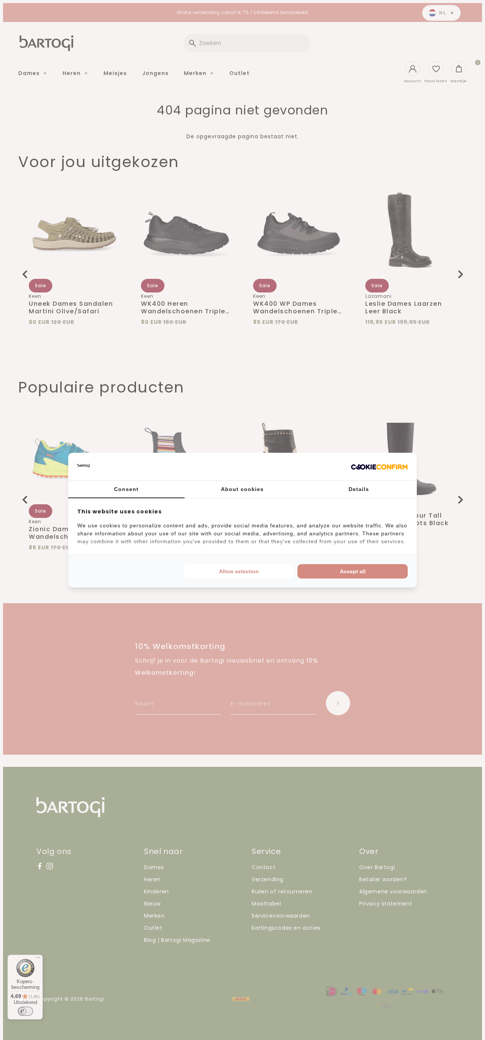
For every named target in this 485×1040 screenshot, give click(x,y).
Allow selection (239, 571)
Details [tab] (359, 489)
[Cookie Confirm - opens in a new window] (379, 466)
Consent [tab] (126, 489)
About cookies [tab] (242, 489)
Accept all (353, 571)
